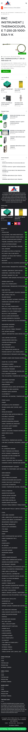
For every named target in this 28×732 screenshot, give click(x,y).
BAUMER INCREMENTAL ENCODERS (11, 318)
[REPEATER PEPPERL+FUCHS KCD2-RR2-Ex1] (5, 117)
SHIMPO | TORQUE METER (8, 583)
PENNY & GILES (6, 400)
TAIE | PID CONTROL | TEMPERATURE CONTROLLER (15, 376)
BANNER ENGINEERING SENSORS (10, 421)
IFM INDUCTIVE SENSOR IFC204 (11, 7)
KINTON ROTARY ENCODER (9, 619)
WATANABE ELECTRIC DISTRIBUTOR (11, 455)
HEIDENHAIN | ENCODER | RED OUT (11, 301)
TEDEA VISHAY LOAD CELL (8, 458)
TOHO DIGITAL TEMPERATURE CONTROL (12, 440)
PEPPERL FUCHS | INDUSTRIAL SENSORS (12, 246)
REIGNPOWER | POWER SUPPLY (10, 522)
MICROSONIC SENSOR (7, 552)
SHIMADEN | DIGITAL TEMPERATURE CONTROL (13, 462)
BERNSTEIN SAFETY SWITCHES (10, 626)
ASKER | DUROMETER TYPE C (9, 538)
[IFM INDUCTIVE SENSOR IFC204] (21, 98)
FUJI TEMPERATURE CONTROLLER (10, 349)
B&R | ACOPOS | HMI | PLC (8, 294)
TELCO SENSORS (6, 304)
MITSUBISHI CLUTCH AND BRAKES (10, 404)
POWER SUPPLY (6, 543)
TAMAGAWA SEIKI (6, 644)
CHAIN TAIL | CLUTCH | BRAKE (9, 361)
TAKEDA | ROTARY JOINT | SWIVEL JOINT (11, 651)
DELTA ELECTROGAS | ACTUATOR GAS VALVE (13, 566)
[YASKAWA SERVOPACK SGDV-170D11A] (5, 140)
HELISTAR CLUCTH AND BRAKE (9, 547)
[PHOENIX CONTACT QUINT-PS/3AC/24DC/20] (5, 125)
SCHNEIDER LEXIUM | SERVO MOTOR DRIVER (13, 386)
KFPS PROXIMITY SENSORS (8, 564)
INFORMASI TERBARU (7, 647)
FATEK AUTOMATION (7, 490)
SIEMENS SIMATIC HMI (7, 281)
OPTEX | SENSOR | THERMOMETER (10, 453)
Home (3, 12)
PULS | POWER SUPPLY (8, 382)
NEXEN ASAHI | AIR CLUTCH (9, 598)
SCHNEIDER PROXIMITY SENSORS (10, 466)
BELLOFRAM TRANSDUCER (8, 524)
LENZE (3, 409)
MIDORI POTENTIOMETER (8, 493)
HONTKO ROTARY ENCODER (9, 495)
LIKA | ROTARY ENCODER (8, 331)
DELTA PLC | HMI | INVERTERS (9, 313)
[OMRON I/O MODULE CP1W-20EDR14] (7, 98)
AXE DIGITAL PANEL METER (12, 414)
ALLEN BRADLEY (6, 394)
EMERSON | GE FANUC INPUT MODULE (11, 255)
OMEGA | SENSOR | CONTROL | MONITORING (13, 592)
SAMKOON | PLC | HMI (7, 603)
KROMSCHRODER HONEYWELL (9, 340)
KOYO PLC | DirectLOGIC (8, 419)
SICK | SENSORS (6, 248)
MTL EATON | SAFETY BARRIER (9, 426)
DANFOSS (4, 616)
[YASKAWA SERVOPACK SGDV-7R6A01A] (5, 149)
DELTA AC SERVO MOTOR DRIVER (10, 316)
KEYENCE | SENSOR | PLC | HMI (10, 275)
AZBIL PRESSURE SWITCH (8, 347)
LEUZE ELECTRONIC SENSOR (9, 244)
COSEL (3, 512)
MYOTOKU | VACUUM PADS (9, 590)
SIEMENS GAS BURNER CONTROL (10, 562)
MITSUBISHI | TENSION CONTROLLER (11, 366)
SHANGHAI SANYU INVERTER (9, 391)
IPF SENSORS (5, 545)
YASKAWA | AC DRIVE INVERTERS (10, 389)
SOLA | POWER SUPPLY (8, 637)
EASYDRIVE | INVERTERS (8, 416)
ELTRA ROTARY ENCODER (8, 369)
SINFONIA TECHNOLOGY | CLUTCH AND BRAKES (14, 320)
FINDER (4, 402)
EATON (3, 437)
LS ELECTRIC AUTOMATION (9, 484)
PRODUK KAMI (5, 232)
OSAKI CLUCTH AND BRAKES (9, 526)
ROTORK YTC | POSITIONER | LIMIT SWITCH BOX (14, 469)
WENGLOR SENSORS (7, 412)
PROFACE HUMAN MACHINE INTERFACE (12, 239)
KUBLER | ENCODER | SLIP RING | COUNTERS (13, 299)
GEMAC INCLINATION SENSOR (9, 614)
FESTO (3, 555)
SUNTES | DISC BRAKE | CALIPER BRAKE (12, 519)
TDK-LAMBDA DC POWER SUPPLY (10, 642)
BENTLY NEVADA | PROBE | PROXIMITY (11, 329)
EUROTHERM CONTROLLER (9, 500)
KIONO (3, 533)
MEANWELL (5, 446)
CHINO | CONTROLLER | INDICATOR (11, 423)
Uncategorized (5, 640)
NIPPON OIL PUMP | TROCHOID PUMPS (11, 308)
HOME (2, 660)
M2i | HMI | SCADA (6, 621)
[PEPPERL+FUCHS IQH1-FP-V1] (7, 84)
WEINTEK (4, 540)
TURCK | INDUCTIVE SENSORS (9, 477)
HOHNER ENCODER (7, 428)
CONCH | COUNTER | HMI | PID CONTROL (12, 460)
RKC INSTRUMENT (6, 344)
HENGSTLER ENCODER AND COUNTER (11, 479)
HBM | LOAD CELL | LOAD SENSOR (10, 587)
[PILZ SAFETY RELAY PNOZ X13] (21, 84)
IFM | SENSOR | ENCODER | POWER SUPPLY (13, 237)
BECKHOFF (4, 260)
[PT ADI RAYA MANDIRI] (8, 3)
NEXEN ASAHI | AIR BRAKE (8, 497)
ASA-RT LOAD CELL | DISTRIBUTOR (10, 573)
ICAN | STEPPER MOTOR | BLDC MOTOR (12, 536)
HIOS (3, 435)
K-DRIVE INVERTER (6, 633)
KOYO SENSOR (5, 475)
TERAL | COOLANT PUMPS (8, 623)
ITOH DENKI (5, 529)
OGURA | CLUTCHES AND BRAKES (10, 578)
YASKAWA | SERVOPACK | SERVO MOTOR (12, 270)
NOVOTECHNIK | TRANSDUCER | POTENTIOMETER (14, 286)
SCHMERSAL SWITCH (7, 649)
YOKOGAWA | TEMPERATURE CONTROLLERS (13, 371)
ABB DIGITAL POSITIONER (8, 379)
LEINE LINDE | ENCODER (8, 515)
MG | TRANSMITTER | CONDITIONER (14, 266)
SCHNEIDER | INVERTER (8, 326)
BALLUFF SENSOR (6, 258)
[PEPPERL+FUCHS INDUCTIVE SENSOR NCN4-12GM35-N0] (5, 132)
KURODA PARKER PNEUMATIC (9, 557)
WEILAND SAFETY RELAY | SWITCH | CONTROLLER (14, 508)
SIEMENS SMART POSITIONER (9, 502)
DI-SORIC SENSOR (6, 580)
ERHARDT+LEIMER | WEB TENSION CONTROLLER (14, 358)
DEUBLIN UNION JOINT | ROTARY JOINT (12, 407)
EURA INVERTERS (6, 630)
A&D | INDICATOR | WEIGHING (9, 609)
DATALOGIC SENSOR (7, 550)
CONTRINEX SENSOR (7, 635)
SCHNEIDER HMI (6, 601)
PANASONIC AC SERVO (7, 364)
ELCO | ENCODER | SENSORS (9, 373)
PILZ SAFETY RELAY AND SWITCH (10, 253)
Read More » (6, 71)
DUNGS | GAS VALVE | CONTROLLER (11, 482)
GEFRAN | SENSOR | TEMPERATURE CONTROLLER (14, 605)
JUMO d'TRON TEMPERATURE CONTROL (12, 559)
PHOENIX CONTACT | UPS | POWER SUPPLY (13, 351)
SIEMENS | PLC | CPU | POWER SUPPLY (11, 311)
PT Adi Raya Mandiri (6, 56)
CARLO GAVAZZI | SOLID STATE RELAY (11, 612)
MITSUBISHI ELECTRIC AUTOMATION (11, 251)
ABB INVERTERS (6, 384)
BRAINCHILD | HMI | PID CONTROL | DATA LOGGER (14, 595)
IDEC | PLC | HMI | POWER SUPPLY (10, 306)
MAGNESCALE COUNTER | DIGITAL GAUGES (13, 576)
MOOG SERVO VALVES (7, 433)
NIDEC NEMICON (6, 472)
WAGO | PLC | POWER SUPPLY (9, 283)
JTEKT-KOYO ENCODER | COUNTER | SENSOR (13, 292)
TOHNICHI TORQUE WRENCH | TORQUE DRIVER (14, 505)
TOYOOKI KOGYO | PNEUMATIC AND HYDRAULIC (14, 354)
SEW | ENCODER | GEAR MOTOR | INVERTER (13, 585)
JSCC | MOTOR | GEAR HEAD (9, 337)
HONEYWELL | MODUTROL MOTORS (11, 273)
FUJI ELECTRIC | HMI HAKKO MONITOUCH (12, 234)
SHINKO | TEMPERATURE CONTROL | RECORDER (14, 487)
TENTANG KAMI (4, 663)
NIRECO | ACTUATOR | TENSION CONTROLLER (13, 430)
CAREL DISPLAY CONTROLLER (9, 571)
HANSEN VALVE (6, 628)
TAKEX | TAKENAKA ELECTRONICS (10, 451)
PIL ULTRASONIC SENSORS (8, 448)
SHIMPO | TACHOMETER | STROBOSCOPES (12, 569)
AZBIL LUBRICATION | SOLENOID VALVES (12, 517)
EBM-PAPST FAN (6, 290)
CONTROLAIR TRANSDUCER (9, 342)
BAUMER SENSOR (6, 297)
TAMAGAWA (5, 531)
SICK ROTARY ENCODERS (8, 324)
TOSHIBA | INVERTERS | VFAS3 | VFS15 (11, 241)
